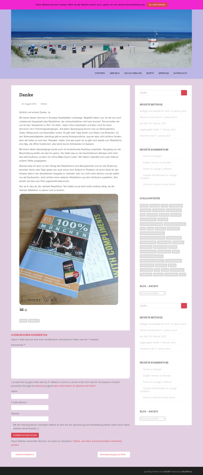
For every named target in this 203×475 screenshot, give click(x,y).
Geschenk (162, 219)
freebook (164, 214)
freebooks (175, 214)
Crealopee (145, 210)
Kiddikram (160, 228)
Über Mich (115, 73)
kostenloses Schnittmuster (152, 237)
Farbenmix (152, 214)
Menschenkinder (148, 251)
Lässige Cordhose (162, 168)
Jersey (150, 228)
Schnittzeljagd (177, 270)
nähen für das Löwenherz (152, 260)
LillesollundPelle (148, 242)
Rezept (165, 270)
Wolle (182, 274)
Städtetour (34, 320)
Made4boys (146, 247)
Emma (44, 103)
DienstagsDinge (174, 210)
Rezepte (150, 73)
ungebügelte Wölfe (149, 129)
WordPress (187, 471)
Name (14, 391)
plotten (172, 265)
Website (15, 413)
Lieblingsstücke (174, 237)
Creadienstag (176, 205)
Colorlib (166, 471)
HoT (143, 228)
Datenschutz (180, 73)
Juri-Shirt (144, 123)
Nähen (176, 251)
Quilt (157, 270)
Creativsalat (158, 210)
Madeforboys (160, 247)
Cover (164, 205)
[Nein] (199, 4)
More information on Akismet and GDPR (74, 385)
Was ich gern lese (133, 73)
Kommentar (18, 344)
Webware (158, 274)
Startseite (100, 73)
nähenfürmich (147, 265)
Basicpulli (154, 205)
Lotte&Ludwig (164, 242)
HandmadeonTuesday (175, 224)
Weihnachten (171, 274)
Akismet (39, 385)
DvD (143, 214)
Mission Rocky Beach (151, 117)
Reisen (23, 320)
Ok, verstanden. (157, 4)
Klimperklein (173, 228)
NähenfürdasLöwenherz (151, 256)
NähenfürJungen (173, 260)
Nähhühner (161, 265)
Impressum (164, 73)
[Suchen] (184, 92)
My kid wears (164, 251)
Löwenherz (178, 242)
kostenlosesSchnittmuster (152, 233)
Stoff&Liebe (146, 274)
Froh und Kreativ (148, 219)
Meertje (172, 247)
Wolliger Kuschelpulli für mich (155, 111)
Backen (144, 205)
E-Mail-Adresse (18, 402)
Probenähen (146, 270)
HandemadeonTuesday (151, 224)
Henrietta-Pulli (147, 135)
